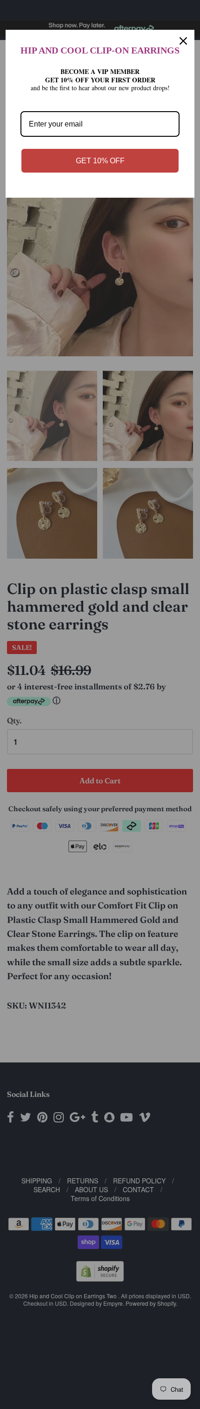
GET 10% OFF (100, 161)
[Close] (183, 41)
